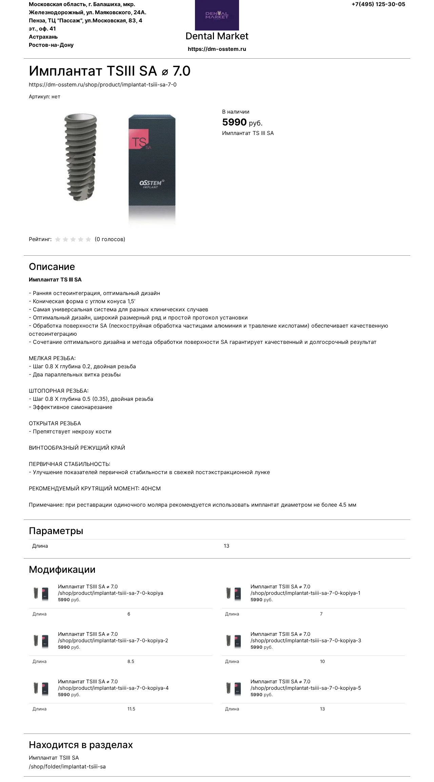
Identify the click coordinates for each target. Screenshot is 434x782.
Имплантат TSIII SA (54, 757)
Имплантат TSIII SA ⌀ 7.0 (88, 586)
